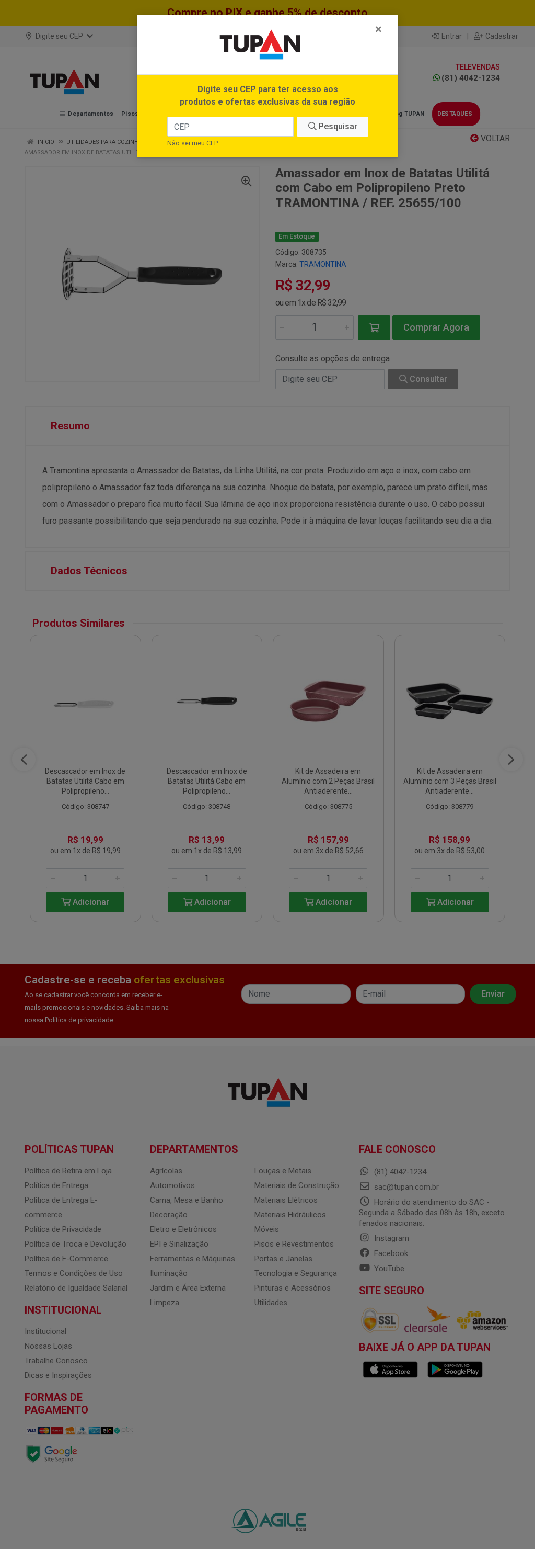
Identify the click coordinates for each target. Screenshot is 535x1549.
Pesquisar (337, 126)
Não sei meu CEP (192, 143)
